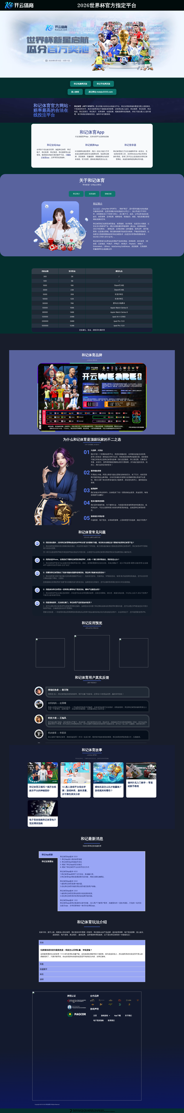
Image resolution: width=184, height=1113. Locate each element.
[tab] (76, 194)
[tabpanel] (101, 881)
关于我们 (128, 1016)
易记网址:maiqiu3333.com (101, 92)
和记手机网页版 (103, 84)
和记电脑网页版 (80, 84)
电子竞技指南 (98, 1020)
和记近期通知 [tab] (47, 861)
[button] (92, 942)
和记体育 (96, 209)
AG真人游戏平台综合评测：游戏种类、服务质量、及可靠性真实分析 (75, 790)
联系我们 (111, 1020)
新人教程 (75, 92)
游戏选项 (104, 1016)
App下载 (117, 1016)
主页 (95, 1016)
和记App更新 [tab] (47, 854)
